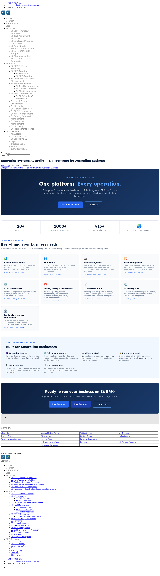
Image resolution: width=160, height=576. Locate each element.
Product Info (12, 63)
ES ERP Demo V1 (19, 136)
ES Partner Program (127, 442)
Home (9, 18)
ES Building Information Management (22, 117)
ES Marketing (17, 126)
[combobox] (18, 153)
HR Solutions (12, 23)
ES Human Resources (21, 108)
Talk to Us (93, 205)
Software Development (89, 439)
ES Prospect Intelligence (22, 129)
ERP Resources (13, 131)
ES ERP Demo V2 (19, 139)
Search (4, 153)
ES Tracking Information (27, 86)
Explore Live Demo (70, 204)
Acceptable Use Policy (49, 433)
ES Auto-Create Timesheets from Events (22, 47)
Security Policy (46, 439)
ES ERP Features (24, 73)
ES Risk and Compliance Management (22, 79)
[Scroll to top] (1, 574)
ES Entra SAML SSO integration (20, 52)
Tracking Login (18, 144)
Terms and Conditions (49, 445)
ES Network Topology (26, 88)
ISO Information (19, 149)
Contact (10, 21)
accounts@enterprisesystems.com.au (23, 5)
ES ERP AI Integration (21, 93)
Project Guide (6, 436)
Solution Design (86, 436)
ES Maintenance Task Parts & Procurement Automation (21, 58)
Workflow (10, 28)
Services (83, 442)
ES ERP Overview (19, 71)
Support (15, 141)
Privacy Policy (46, 436)
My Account (16, 134)
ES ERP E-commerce (21, 111)
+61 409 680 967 (15, 3)
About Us (5, 433)
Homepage (5, 165)
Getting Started (86, 433)
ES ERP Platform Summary (19, 67)
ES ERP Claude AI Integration (24, 97)
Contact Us (102, 404)
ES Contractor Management (17, 122)
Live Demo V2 (58, 404)
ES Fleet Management (21, 83)
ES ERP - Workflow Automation (19, 32)
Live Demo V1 (80, 404)
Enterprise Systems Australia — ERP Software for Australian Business (29, 168)
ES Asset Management (22, 113)
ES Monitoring (17, 106)
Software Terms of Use (49, 442)
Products (15, 146)
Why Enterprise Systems (11, 439)
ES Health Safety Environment (19, 102)
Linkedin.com (124, 436)
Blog (8, 26)
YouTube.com (124, 433)
